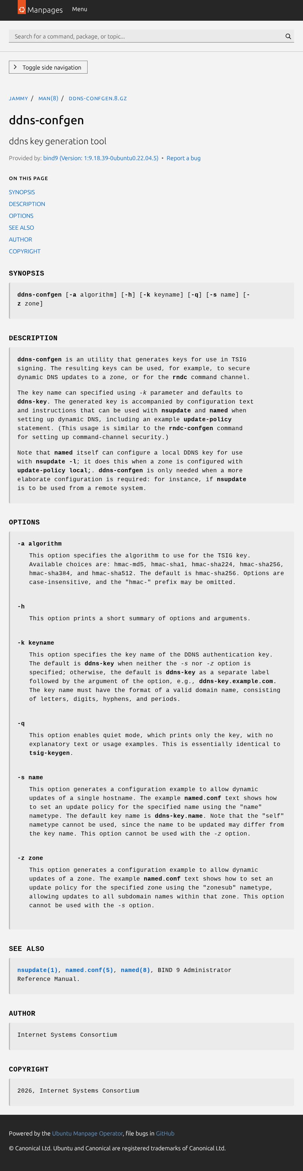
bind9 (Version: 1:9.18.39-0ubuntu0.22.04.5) (101, 158)
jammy (18, 98)
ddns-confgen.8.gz (98, 98)
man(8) (48, 98)
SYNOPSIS (22, 192)
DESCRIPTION (27, 203)
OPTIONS (21, 215)
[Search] (288, 36)
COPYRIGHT (25, 251)
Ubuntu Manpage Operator (87, 1133)
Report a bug (184, 158)
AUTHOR (20, 239)
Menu (79, 9)
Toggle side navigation (51, 67)
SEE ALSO (21, 227)
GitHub (165, 1133)
